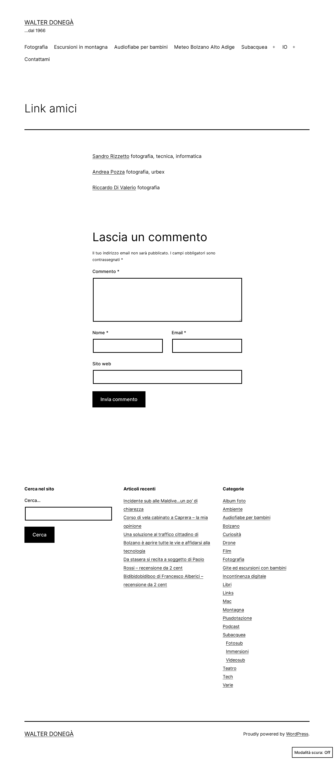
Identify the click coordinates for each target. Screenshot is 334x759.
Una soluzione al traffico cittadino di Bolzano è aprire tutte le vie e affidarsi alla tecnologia (166, 543)
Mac (227, 601)
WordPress (297, 733)
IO (284, 47)
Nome (100, 332)
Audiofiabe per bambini (141, 47)
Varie (228, 685)
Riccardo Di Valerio (114, 187)
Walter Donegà (49, 22)
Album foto (234, 500)
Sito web (101, 363)
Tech (228, 676)
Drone (229, 542)
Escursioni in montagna (81, 47)
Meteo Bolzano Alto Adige (204, 47)
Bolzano (231, 526)
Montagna (233, 609)
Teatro (229, 668)
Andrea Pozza (108, 172)
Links (228, 592)
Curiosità (232, 534)
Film (227, 551)
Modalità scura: (308, 752)
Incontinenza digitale (244, 576)
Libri (227, 584)
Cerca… (32, 500)
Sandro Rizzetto (110, 156)
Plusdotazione (237, 618)
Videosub (235, 660)
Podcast (231, 626)
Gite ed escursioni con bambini (254, 567)
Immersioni (237, 651)
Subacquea (254, 47)
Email (179, 332)
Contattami (37, 59)
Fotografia (36, 47)
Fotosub (234, 643)
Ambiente (233, 509)
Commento (105, 271)
